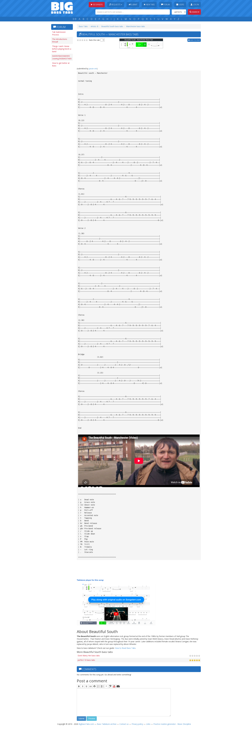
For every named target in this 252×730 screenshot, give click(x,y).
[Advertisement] (61, 108)
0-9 (74, 19)
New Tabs (150, 4)
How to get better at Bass (61, 64)
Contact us (124, 724)
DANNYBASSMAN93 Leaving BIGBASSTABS (62, 57)
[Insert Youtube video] (114, 686)
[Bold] (79, 686)
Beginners (98, 4)
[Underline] (86, 686)
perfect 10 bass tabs (86, 660)
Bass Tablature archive (106, 724)
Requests (116, 4)
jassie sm (93, 68)
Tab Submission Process (59, 33)
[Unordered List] (102, 686)
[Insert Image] (94, 686)
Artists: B (94, 26)
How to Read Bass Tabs (125, 648)
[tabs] (110, 686)
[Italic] (83, 686)
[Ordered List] (98, 686)
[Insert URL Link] (90, 686)
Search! (195, 12)
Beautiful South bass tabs (112, 26)
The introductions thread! (59, 40)
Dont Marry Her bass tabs (89, 655)
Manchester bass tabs (135, 26)
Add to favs (195, 40)
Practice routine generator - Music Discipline (172, 724)
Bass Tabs (83, 26)
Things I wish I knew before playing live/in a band (61, 49)
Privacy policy (137, 724)
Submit (133, 4)
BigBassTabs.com (86, 724)
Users (181, 4)
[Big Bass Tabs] (62, 7)
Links (148, 724)
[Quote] (106, 686)
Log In (195, 4)
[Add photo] (118, 686)
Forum (166, 4)
